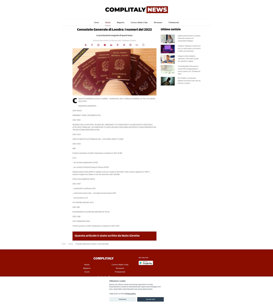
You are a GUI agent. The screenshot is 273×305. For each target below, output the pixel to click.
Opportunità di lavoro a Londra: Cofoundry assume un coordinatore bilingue (189, 38)
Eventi (87, 272)
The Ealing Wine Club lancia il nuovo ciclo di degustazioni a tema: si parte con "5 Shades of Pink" (189, 70)
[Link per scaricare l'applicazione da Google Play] (146, 263)
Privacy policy (130, 293)
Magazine (120, 22)
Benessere (158, 22)
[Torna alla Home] (136, 9)
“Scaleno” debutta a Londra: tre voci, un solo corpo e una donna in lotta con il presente (189, 48)
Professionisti (174, 22)
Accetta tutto (150, 299)
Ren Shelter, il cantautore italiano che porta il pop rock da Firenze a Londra (189, 80)
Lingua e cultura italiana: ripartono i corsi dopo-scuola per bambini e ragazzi (188, 58)
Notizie (107, 22)
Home (96, 22)
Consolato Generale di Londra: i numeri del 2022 (114, 30)
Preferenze (122, 299)
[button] (143, 45)
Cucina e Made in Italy (139, 22)
